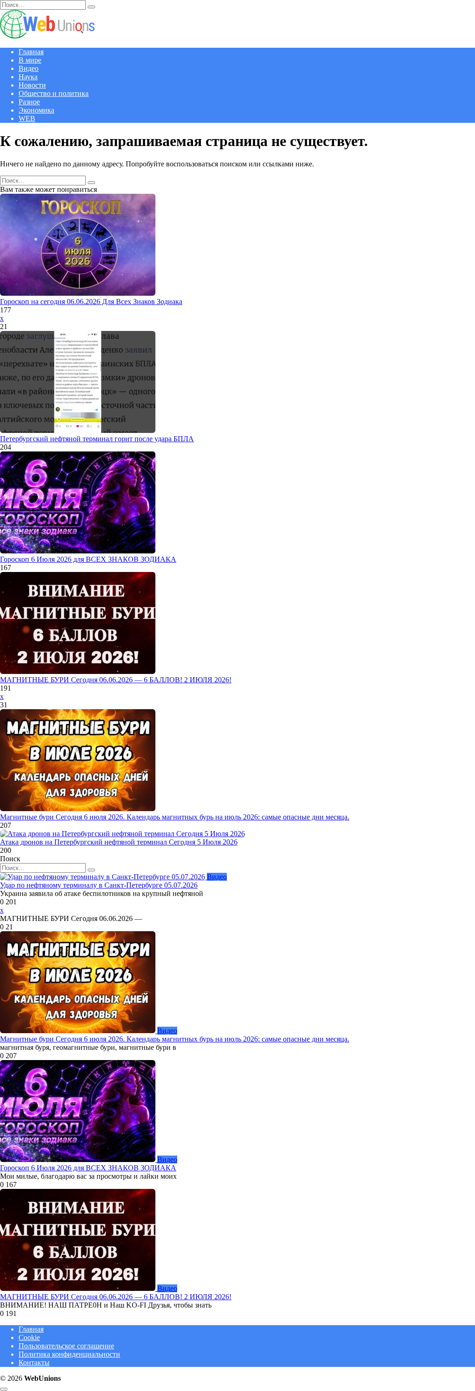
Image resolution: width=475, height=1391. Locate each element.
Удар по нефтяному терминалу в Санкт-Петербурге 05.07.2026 (99, 885)
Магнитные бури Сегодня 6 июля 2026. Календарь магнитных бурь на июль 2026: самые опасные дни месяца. (174, 817)
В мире (30, 60)
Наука (28, 77)
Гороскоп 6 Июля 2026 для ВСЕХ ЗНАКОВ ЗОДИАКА (88, 559)
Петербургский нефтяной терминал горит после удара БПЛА (97, 439)
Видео (29, 68)
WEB (27, 118)
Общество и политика (54, 93)
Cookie (29, 1337)
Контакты (34, 1362)
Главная (31, 52)
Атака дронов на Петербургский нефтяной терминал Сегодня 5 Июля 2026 (119, 842)
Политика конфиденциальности (69, 1354)
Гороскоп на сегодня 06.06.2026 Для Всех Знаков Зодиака (91, 301)
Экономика (36, 110)
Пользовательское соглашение (66, 1346)
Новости (32, 85)
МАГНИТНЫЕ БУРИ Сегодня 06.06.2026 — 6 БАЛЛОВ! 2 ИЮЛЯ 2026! (115, 680)
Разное (29, 102)
